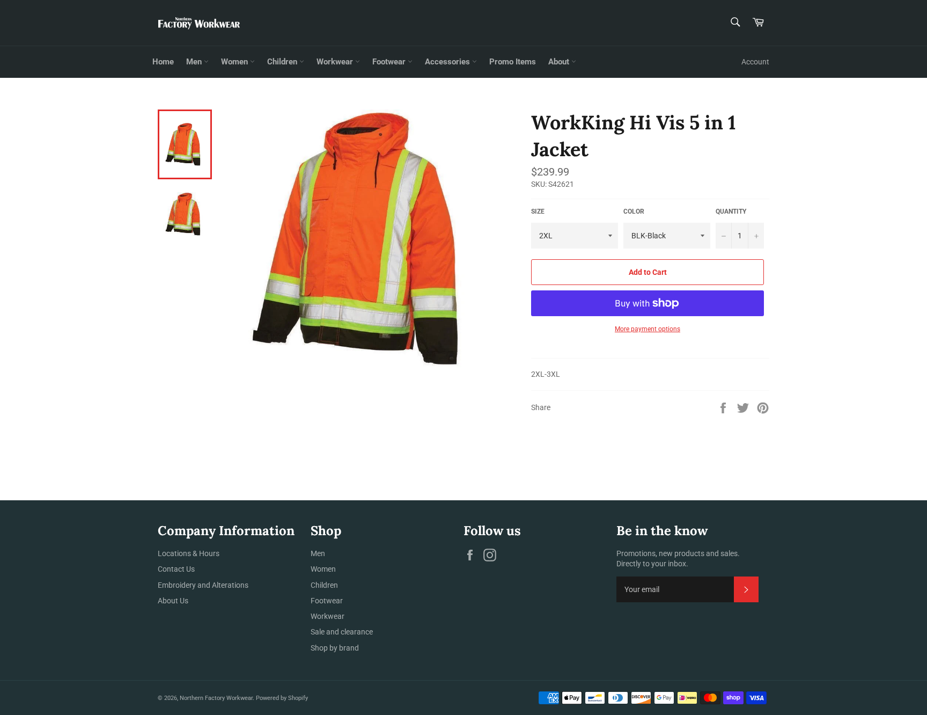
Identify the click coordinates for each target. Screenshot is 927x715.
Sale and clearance (342, 632)
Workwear (336, 62)
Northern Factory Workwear (216, 698)
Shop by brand (335, 648)
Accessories (448, 62)
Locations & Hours (188, 553)
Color (633, 211)
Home (163, 62)
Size (538, 211)
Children (283, 62)
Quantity (731, 211)
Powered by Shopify (282, 698)
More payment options (647, 329)
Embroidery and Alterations (203, 585)
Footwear (390, 62)
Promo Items (512, 62)
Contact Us (176, 569)
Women (235, 62)
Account (755, 61)
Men (195, 62)
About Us (173, 600)
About (559, 62)
